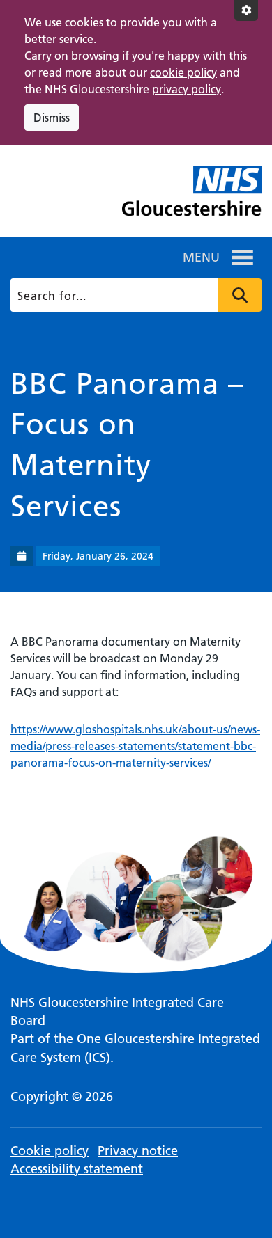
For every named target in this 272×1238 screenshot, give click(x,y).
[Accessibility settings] (246, 10)
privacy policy (186, 89)
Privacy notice (138, 1151)
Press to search (240, 295)
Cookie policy (49, 1151)
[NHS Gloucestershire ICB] (192, 196)
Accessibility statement (76, 1169)
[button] (201, 257)
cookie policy (183, 72)
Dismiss (51, 118)
